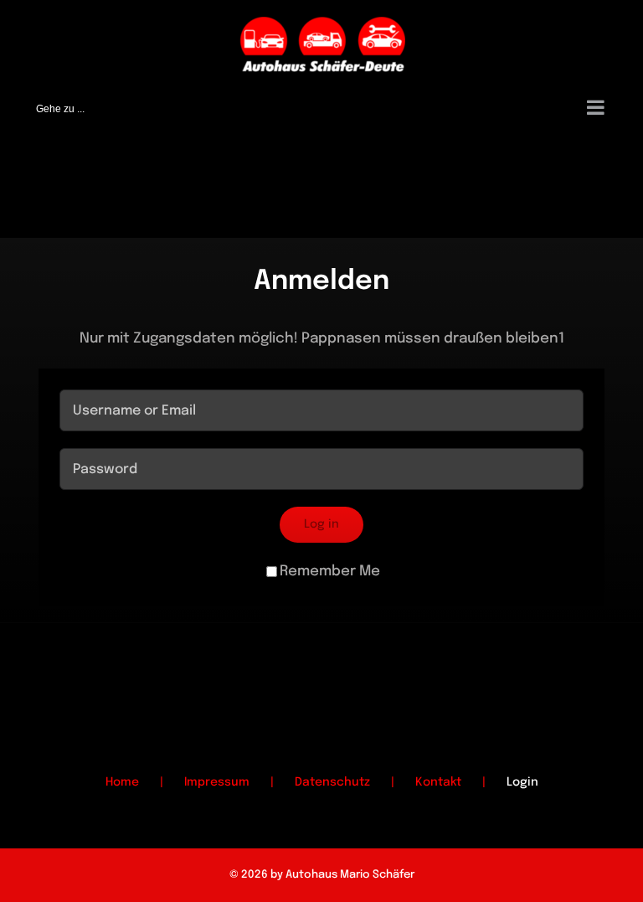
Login (522, 782)
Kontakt (438, 782)
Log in (321, 524)
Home (122, 782)
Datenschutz (332, 782)
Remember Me (330, 571)
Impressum (216, 782)
